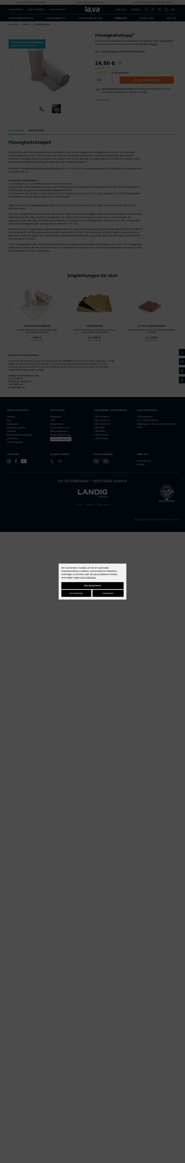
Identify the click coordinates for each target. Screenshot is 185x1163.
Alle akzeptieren (92, 585)
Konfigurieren (108, 593)
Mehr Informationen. (85, 577)
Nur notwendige (76, 593)
